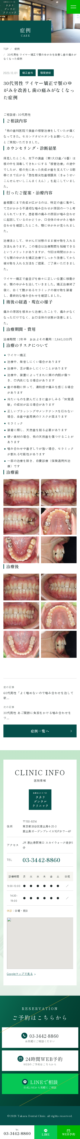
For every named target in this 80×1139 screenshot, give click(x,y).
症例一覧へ (40, 731)
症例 (17, 48)
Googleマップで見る (20, 974)
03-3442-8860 (41, 860)
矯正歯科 (27, 72)
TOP (6, 48)
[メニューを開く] (73, 7)
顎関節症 (45, 72)
